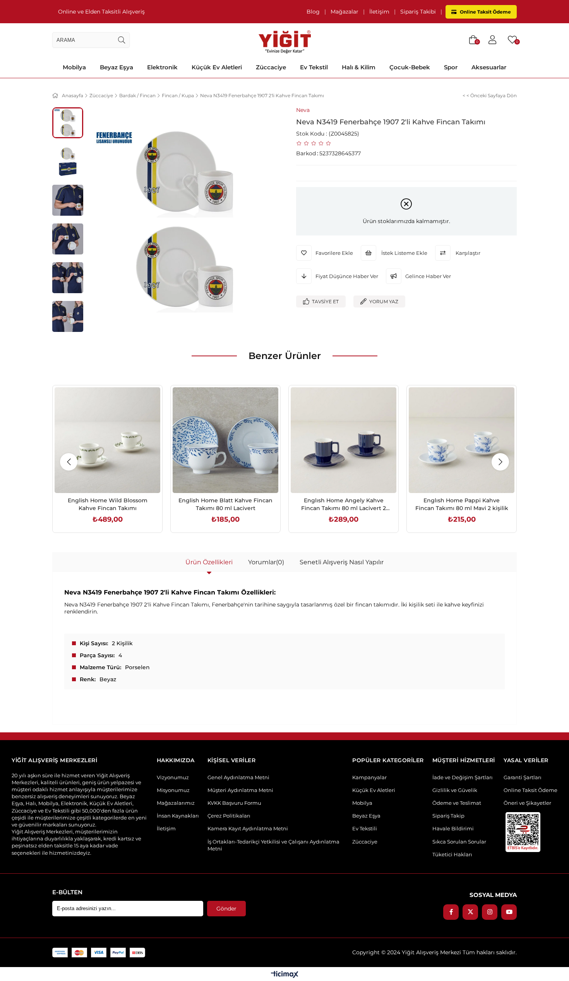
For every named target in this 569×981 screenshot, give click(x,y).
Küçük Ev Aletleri (217, 67)
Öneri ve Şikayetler (527, 803)
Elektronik (162, 67)
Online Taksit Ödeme (485, 12)
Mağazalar (344, 11)
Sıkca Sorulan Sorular (459, 841)
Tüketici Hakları (452, 854)
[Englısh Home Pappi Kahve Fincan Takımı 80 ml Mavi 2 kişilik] (461, 440)
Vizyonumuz (173, 777)
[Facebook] (451, 912)
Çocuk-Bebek (409, 67)
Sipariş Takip (448, 816)
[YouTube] (509, 912)
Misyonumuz (173, 790)
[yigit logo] (285, 40)
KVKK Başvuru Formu (234, 803)
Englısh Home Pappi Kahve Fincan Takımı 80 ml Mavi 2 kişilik (461, 504)
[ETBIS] (523, 832)
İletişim (379, 11)
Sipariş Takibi (418, 11)
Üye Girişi (492, 40)
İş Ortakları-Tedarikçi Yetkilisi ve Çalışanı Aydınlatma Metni (273, 845)
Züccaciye (271, 67)
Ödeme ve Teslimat (456, 803)
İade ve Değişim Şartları (462, 777)
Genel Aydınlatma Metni (238, 777)
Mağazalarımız (176, 803)
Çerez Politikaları (228, 816)
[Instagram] (489, 912)
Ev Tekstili (364, 828)
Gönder (226, 908)
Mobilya (74, 67)
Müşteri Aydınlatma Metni (240, 790)
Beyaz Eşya (116, 67)
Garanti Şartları (523, 777)
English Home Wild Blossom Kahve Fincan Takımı (107, 504)
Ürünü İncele (116, 476)
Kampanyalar (369, 777)
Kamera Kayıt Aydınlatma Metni (247, 828)
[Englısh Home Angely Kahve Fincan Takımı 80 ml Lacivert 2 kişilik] (343, 440)
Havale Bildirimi (453, 828)
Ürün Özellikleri (209, 562)
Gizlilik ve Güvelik (454, 790)
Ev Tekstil (314, 67)
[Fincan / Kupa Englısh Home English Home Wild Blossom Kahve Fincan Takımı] (107, 440)
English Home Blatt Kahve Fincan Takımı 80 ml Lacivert (225, 504)
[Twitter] (470, 912)
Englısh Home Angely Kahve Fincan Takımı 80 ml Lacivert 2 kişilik (343, 504)
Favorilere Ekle (99, 476)
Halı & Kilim (358, 67)
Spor (451, 67)
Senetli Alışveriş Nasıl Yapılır (342, 562)
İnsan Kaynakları (178, 816)
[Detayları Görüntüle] (284, 975)
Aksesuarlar (488, 67)
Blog (313, 11)
